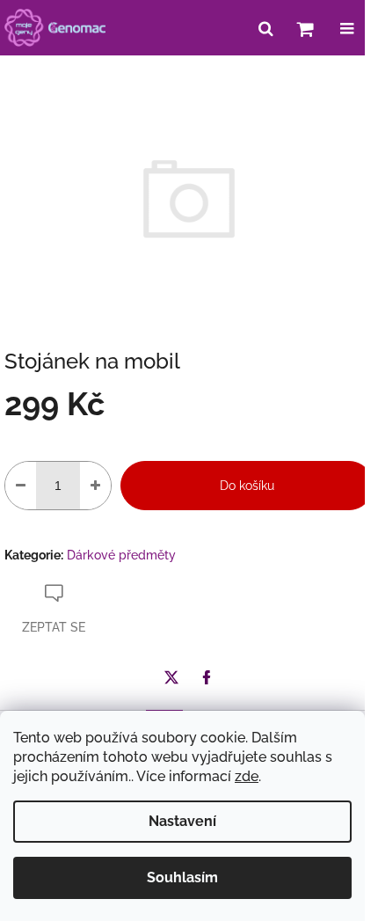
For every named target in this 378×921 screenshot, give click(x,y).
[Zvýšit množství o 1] (95, 485)
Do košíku (247, 486)
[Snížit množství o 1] (20, 485)
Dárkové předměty (121, 555)
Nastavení (182, 821)
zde (246, 776)
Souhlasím (182, 877)
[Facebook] (206, 677)
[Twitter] (171, 677)
